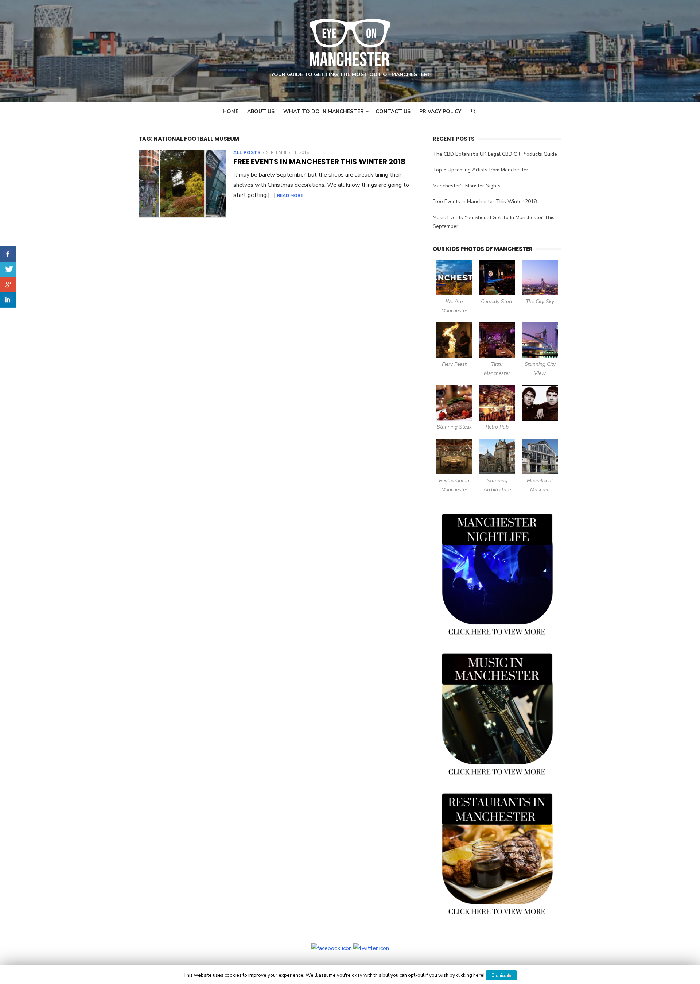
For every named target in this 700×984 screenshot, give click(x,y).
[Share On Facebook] (8, 254)
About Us (261, 111)
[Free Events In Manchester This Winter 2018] (182, 184)
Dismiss (499, 975)
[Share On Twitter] (8, 269)
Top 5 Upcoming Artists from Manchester (480, 169)
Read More (290, 195)
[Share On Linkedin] (8, 300)
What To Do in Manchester (323, 111)
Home (230, 111)
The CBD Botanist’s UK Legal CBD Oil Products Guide (495, 154)
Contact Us (393, 111)
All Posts (246, 152)
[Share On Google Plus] (8, 285)
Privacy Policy (440, 111)
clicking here (469, 975)
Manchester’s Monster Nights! (467, 185)
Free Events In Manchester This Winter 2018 (319, 161)
